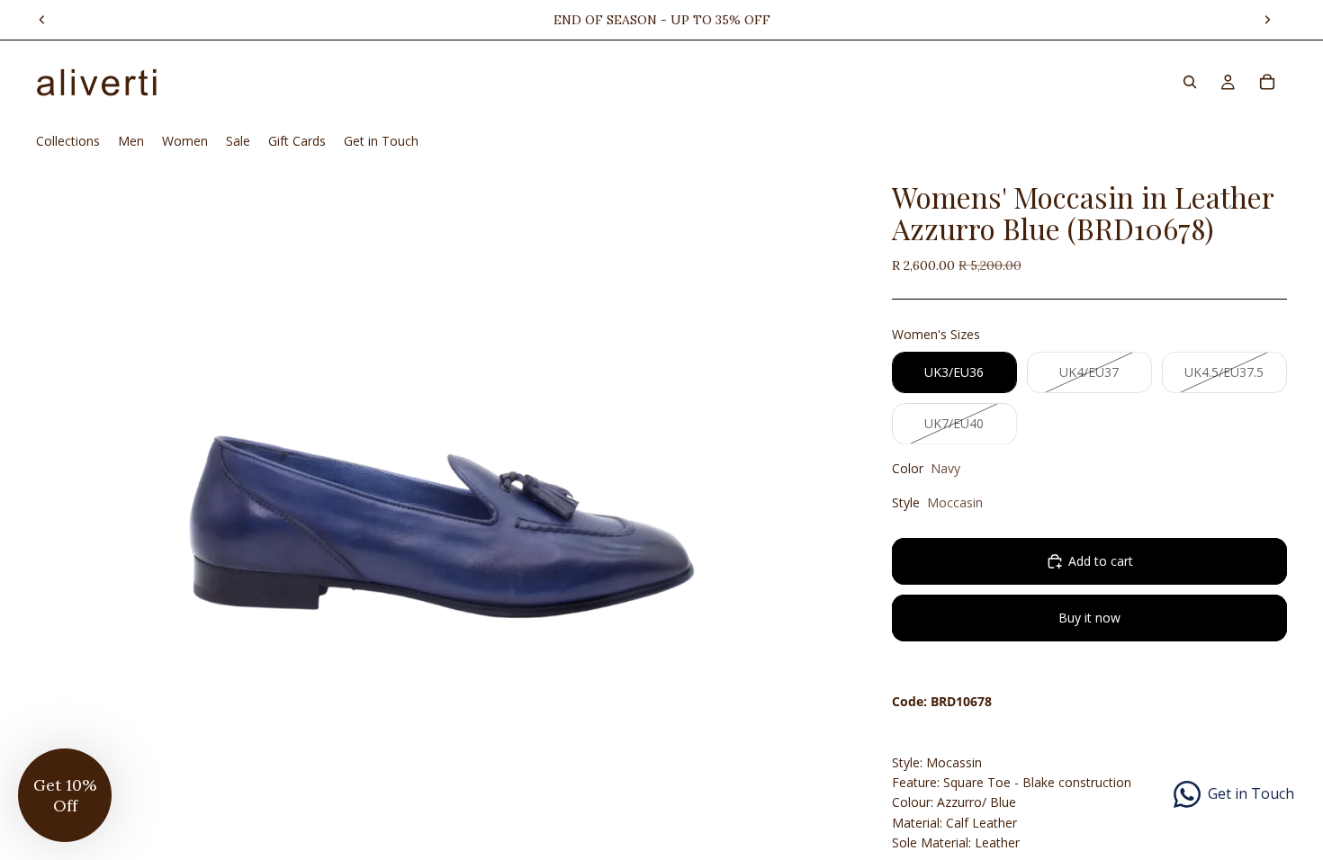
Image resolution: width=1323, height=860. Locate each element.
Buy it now (1089, 617)
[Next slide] (1267, 20)
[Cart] (1267, 82)
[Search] (1190, 82)
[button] (65, 795)
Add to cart (1100, 560)
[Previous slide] (42, 20)
